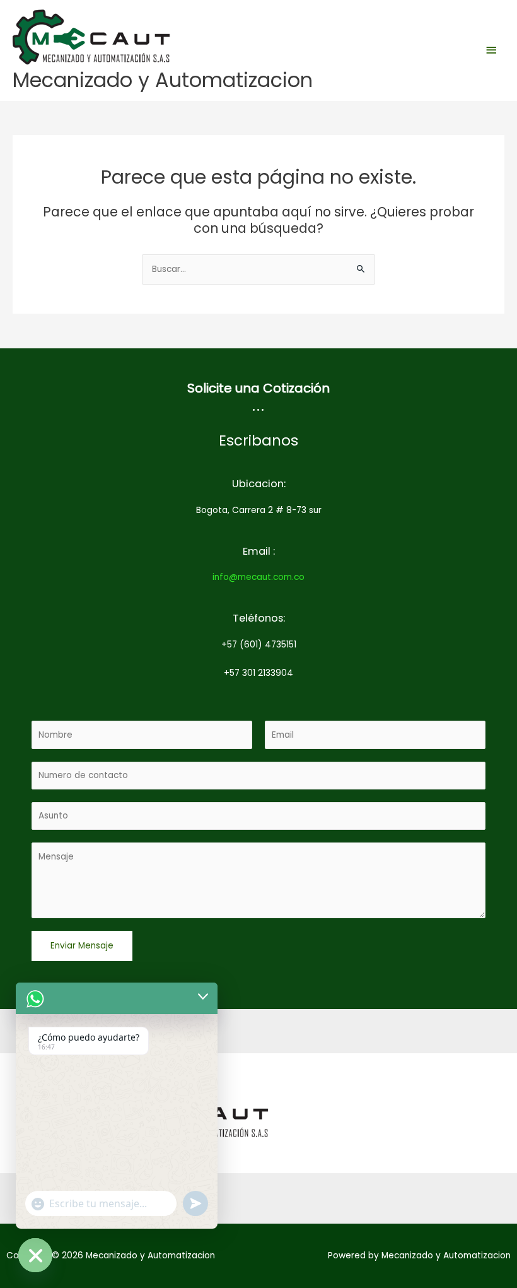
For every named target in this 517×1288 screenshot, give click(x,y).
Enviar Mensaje (81, 946)
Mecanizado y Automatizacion (163, 80)
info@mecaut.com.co (258, 577)
